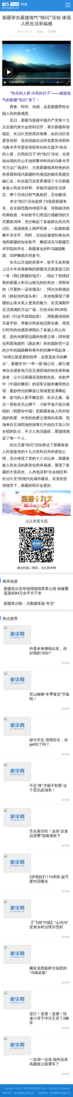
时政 (24, 3)
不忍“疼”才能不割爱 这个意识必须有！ (48, 787)
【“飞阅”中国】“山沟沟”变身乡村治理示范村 (48, 924)
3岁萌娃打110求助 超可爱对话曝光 (49, 879)
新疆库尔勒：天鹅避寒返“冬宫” (29, 603)
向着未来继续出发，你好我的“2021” (48, 650)
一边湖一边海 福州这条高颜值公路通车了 (48, 1061)
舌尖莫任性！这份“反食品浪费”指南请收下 (48, 833)
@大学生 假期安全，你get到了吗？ (48, 742)
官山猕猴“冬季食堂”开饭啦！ (49, 696)
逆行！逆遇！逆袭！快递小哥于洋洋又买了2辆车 (49, 1018)
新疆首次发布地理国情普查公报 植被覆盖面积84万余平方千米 (36, 591)
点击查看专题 (36, 521)
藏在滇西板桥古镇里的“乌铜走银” (48, 970)
